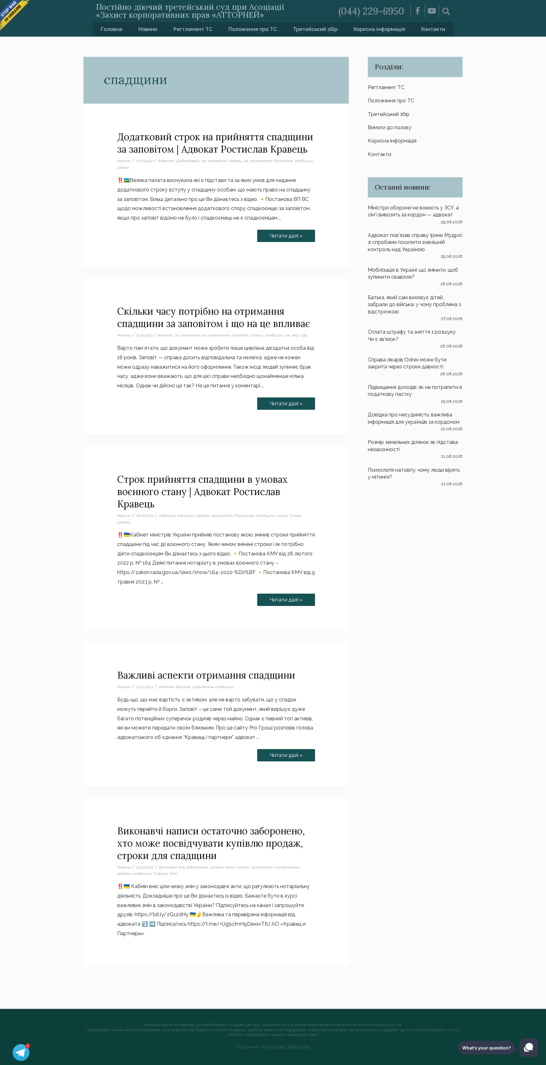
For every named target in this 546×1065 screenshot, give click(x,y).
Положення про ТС (252, 29)
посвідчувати (287, 867)
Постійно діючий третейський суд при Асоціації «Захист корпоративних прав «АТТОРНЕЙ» (190, 11)
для (182, 867)
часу (296, 335)
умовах (123, 522)
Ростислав (283, 161)
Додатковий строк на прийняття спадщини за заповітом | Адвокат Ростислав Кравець (215, 143)
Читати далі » (286, 234)
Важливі (183, 687)
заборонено (197, 867)
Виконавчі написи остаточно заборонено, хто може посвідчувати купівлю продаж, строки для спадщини (211, 843)
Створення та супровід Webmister (273, 1047)
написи (243, 867)
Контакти (433, 29)
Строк (123, 167)
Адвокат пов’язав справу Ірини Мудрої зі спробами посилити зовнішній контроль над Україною (415, 242)
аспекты (166, 687)
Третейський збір (315, 29)
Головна (111, 29)
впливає (165, 335)
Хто (173, 873)
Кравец (235, 161)
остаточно (262, 867)
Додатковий (188, 161)
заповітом (217, 161)
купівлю (216, 867)
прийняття (260, 161)
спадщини (304, 161)
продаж (124, 873)
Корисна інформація (379, 29)
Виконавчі (168, 867)
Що (304, 335)
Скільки (256, 335)
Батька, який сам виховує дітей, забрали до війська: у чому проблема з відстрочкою (414, 304)
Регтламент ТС (192, 29)
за (204, 161)
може (230, 867)
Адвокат (166, 161)
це (288, 335)
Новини (147, 29)
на (246, 161)
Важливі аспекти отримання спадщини (206, 675)
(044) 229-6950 (371, 11)
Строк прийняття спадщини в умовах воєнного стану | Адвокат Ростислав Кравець (202, 491)
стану (282, 515)
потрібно (239, 335)
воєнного (186, 515)
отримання (219, 335)
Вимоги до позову (389, 127)
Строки (161, 873)
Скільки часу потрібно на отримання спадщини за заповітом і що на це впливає (213, 317)
